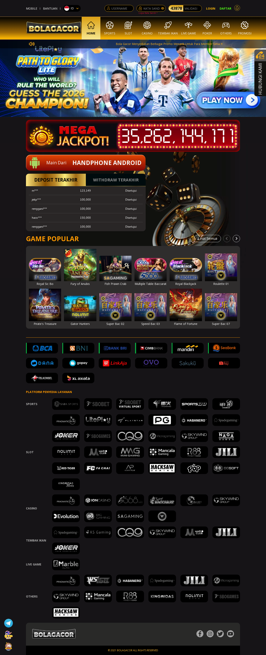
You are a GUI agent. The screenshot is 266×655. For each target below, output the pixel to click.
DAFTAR (225, 8)
